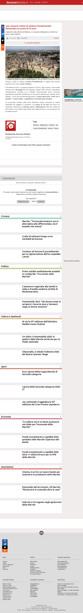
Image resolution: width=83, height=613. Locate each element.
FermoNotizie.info (62, 567)
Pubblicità (50, 610)
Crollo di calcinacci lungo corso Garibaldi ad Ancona (37, 237)
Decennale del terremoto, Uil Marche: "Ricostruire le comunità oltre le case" (41, 488)
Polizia (56, 128)
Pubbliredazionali (34, 567)
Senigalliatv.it (33, 585)
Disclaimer (44, 610)
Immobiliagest (33, 596)
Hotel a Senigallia (61, 585)
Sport (4, 567)
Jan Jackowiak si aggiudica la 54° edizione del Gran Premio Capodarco (40, 403)
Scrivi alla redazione (35, 574)
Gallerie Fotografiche (35, 570)
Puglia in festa (6, 594)
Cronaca (56, 38)
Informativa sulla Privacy (60, 610)
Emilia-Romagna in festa (9, 587)
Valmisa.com (33, 587)
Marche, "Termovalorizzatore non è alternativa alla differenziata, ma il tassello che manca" (40, 224)
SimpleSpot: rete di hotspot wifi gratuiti (67, 593)
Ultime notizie (33, 561)
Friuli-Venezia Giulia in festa (10, 588)
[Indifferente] (28, 151)
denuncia (36, 125)
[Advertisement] (73, 55)
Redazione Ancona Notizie (17, 134)
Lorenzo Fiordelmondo (40, 128)
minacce (50, 128)
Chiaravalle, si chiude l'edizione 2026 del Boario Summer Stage (40, 353)
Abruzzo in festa (7, 585)
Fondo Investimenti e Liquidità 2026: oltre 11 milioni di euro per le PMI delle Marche (40, 454)
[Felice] (40, 151)
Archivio (32, 563)
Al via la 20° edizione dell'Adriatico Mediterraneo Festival (39, 322)
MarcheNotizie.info (62, 561)
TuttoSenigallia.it (34, 588)
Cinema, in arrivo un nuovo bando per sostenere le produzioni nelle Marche (41, 473)
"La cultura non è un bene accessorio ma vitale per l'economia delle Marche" (40, 424)
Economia (5, 569)
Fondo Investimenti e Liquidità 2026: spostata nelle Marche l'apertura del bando (40, 439)
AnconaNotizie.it (61, 564)
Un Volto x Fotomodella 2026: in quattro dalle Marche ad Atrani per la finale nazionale (41, 339)
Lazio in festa (6, 590)
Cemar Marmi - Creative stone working (67, 594)
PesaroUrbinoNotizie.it (63, 563)
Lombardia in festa (7, 591)
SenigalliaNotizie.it (34, 584)
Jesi (57, 125)
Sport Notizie (33, 593)
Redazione (33, 564)
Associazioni (6, 566)
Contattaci (32, 569)
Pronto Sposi (33, 594)
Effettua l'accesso (23, 201)
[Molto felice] (52, 151)
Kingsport (32, 591)
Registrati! (41, 201)
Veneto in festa (6, 599)
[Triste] (17, 151)
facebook (51, 125)
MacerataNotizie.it (62, 566)
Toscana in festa (7, 596)
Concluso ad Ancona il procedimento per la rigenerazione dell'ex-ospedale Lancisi (41, 254)
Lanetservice (28, 610)
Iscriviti (32, 566)
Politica (4, 563)
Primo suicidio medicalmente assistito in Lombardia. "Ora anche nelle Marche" (41, 274)
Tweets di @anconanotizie (72, 261)
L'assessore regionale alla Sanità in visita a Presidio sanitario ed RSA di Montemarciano (40, 289)
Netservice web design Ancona (65, 584)
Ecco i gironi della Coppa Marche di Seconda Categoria (39, 372)
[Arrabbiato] (5, 151)
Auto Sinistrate (34, 590)
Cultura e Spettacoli (8, 564)
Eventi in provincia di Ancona (37, 572)
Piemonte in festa (7, 593)
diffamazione (44, 125)
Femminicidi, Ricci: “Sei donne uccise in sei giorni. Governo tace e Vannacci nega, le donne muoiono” (41, 304)
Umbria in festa (7, 598)
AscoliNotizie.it (61, 569)
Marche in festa (7, 584)
